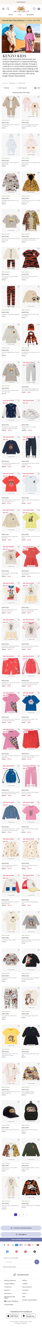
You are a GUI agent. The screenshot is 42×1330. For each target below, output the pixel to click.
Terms (24, 1293)
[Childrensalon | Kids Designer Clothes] (21, 8)
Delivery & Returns (10, 1280)
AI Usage (25, 1290)
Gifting (24, 1280)
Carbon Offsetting (11, 1301)
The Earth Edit (23, 1275)
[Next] (27, 1214)
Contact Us (8, 1287)
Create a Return (9, 1284)
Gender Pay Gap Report (9, 1297)
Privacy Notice (26, 1287)
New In (11, 15)
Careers (24, 1284)
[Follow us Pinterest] (25, 1252)
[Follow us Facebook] (7, 1252)
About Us (7, 1290)
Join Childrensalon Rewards (21, 1239)
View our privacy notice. (9, 1267)
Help (23, 1297)
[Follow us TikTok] (34, 1252)
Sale (19, 15)
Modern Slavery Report (29, 1300)
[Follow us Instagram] (16, 1252)
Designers (30, 15)
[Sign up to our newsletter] (36, 1262)
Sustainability (8, 1305)
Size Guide (7, 1293)
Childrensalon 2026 (25, 1322)
